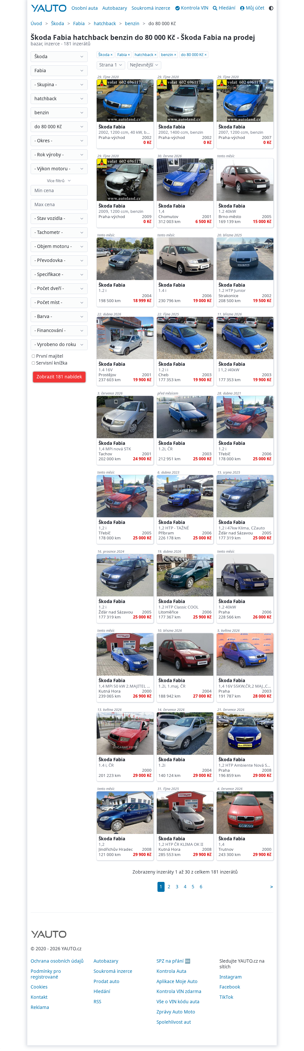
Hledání (102, 991)
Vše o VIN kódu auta (178, 1002)
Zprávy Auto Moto (176, 1012)
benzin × (168, 54)
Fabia (79, 23)
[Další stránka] (271, 887)
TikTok (226, 997)
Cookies (39, 987)
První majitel (49, 356)
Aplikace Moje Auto (177, 981)
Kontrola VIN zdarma (179, 991)
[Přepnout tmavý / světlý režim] (271, 7)
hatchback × (146, 54)
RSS (97, 1002)
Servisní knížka (51, 363)
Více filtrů (56, 180)
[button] (59, 377)
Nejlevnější (141, 65)
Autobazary (114, 8)
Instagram (230, 977)
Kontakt (39, 997)
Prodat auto (106, 981)
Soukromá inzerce (151, 8)
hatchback (105, 23)
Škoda (57, 23)
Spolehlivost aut (174, 1022)
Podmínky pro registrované (46, 974)
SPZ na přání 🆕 (173, 961)
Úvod (36, 23)
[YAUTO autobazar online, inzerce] (48, 8)
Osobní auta (84, 8)
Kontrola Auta (171, 971)
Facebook (229, 987)
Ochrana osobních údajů (57, 961)
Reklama (40, 1007)
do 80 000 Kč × (194, 54)
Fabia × (123, 54)
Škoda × (105, 54)
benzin (132, 23)
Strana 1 (108, 65)
